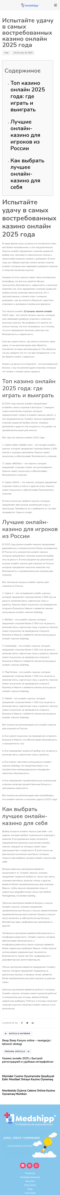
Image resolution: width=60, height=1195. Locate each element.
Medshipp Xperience (30, 1177)
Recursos (30, 1181)
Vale (6, 52)
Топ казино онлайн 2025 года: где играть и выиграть (27, 96)
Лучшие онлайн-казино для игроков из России (25, 135)
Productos (30, 1173)
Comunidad (30, 1193)
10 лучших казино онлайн (38, 311)
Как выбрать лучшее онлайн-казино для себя (27, 174)
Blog (30, 1189)
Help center (30, 1185)
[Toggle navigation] (48, 5)
